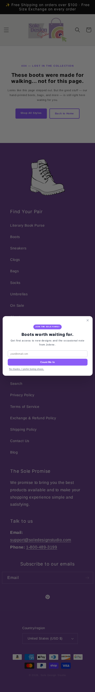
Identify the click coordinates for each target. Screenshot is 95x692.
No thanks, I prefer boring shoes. (26, 369)
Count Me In (47, 362)
